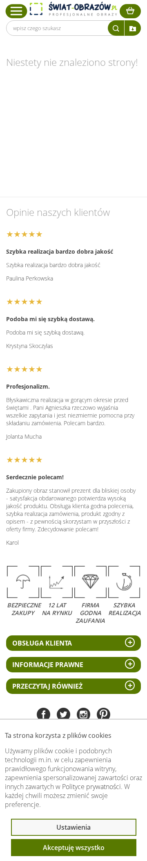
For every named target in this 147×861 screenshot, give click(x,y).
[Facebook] (43, 715)
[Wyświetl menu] (16, 11)
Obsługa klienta (42, 643)
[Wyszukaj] (116, 28)
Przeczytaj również (47, 686)
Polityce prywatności (91, 786)
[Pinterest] (103, 715)
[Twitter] (63, 715)
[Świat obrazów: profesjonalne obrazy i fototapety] (73, 9)
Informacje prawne (47, 664)
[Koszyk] (130, 11)
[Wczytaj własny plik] (133, 28)
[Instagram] (83, 715)
